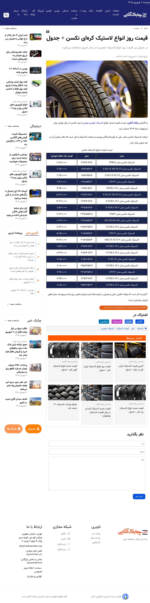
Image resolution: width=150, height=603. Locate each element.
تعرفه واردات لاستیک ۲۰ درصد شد (65, 406)
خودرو (49, 11)
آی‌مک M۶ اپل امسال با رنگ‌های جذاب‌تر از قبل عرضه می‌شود (16, 194)
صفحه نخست (115, 12)
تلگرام (140, 321)
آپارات (63, 539)
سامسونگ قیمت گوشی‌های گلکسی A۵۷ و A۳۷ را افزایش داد (16, 139)
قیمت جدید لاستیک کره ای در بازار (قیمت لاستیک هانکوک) (97, 412)
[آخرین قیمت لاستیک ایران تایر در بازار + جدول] (130, 350)
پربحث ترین (15, 233)
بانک (91, 11)
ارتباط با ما (25, 12)
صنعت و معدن (74, 14)
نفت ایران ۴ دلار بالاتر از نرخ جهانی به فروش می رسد (16, 39)
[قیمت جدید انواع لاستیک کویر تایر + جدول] (63, 350)
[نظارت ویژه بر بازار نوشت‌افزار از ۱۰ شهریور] (35, 331)
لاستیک (140, 328)
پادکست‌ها (96, 538)
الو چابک (32, 12)
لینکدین (104, 321)
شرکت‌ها (12, 429)
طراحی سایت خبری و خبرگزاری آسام (106, 596)
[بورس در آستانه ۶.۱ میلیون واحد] (35, 70)
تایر (132, 328)
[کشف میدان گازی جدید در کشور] (35, 401)
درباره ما (16, 12)
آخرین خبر (32, 233)
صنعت (136, 28)
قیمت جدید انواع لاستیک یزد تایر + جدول (131, 410)
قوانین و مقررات (34, 576)
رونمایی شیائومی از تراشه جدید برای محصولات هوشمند (18, 158)
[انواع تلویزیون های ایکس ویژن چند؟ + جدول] (35, 103)
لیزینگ (40, 11)
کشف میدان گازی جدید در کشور (16, 400)
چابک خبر (34, 320)
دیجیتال (35, 126)
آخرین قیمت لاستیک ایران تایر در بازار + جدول (131, 367)
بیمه (84, 11)
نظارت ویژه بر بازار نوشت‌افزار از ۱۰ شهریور (21, 280)
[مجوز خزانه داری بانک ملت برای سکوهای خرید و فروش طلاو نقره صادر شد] (35, 344)
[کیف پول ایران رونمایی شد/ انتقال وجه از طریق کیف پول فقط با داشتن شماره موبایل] (35, 83)
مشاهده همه (11, 28)
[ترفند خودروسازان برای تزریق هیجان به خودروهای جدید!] (35, 53)
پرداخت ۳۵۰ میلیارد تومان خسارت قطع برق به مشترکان (16, 368)
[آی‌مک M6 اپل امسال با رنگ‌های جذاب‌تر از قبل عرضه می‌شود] (35, 193)
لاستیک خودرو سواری (93, 123)
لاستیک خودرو (108, 328)
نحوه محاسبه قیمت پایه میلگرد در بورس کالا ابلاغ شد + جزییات (21, 257)
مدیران (31, 429)
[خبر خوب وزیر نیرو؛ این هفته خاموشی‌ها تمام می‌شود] (35, 384)
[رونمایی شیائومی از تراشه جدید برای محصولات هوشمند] (35, 157)
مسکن (65, 11)
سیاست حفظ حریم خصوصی (33, 569)
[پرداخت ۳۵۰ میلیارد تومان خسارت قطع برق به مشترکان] (35, 367)
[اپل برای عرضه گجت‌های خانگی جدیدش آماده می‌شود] (35, 210)
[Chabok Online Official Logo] (135, 15)
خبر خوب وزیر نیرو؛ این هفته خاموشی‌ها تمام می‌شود (16, 385)
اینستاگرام (61, 544)
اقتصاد (99, 11)
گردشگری (96, 542)
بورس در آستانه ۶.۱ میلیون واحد (18, 70)
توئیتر (129, 321)
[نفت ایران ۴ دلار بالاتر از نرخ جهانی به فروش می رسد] (35, 37)
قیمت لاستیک (123, 328)
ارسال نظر (139, 496)
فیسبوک (117, 321)
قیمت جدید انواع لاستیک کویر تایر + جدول (65, 367)
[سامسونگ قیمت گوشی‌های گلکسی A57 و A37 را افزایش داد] (35, 136)
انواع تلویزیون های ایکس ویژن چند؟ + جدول (18, 108)
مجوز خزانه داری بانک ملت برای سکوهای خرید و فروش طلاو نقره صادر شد (16, 350)
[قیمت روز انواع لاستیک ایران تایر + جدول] (97, 350)
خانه (146, 28)
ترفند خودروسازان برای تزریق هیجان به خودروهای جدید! (16, 55)
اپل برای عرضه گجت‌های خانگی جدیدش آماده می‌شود (16, 211)
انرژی (107, 11)
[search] (6, 15)
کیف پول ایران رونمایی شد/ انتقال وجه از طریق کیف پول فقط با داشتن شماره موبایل (16, 87)
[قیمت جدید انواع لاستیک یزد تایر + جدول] (130, 392)
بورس (57, 11)
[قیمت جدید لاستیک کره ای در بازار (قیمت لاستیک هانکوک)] (97, 393)
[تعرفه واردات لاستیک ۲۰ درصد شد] (63, 392)
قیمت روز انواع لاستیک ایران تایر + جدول (97, 368)
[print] (47, 32)
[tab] (32, 233)
